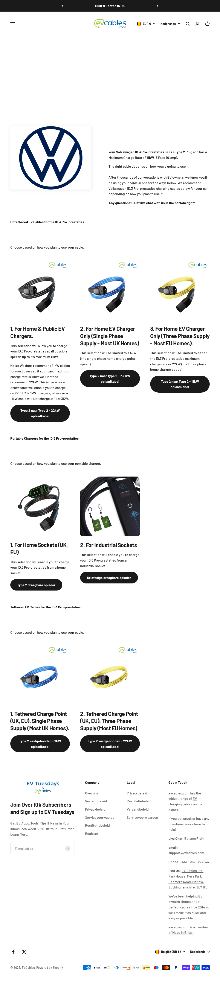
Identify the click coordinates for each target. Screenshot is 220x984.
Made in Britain (183, 932)
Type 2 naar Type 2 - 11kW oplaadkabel (180, 384)
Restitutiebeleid (97, 825)
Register (91, 833)
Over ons (91, 793)
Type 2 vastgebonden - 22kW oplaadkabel (110, 744)
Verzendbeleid (96, 801)
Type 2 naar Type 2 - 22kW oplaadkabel (40, 413)
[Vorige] (62, 6)
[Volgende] (157, 6)
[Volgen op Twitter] (24, 952)
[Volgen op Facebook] (13, 952)
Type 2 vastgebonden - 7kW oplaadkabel (40, 744)
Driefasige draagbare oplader (109, 578)
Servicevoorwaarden (100, 817)
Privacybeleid (95, 809)
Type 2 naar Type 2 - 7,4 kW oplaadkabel (110, 378)
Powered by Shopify (49, 967)
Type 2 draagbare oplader (36, 585)
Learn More (18, 834)
